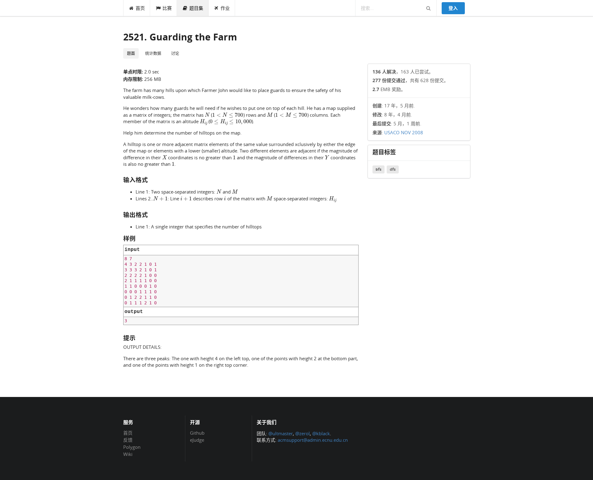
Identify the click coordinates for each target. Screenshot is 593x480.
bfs (378, 169)
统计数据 (153, 53)
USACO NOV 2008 (403, 132)
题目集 (196, 8)
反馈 (127, 440)
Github (197, 433)
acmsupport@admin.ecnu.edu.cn (313, 440)
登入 (453, 8)
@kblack (321, 433)
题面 (131, 53)
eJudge (197, 440)
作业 (225, 8)
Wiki (127, 454)
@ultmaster (280, 433)
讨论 (175, 53)
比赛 (167, 8)
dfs (393, 169)
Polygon (132, 447)
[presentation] (207, 114)
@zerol (302, 433)
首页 (140, 8)
